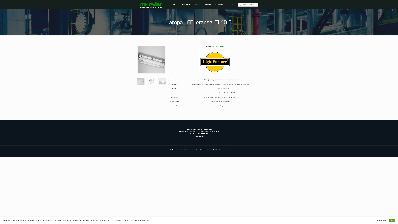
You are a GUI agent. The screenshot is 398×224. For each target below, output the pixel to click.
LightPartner (219, 46)
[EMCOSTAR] (150, 4)
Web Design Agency (221, 150)
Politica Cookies (199, 136)
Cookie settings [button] (382, 220)
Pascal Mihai (196, 150)
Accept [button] (392, 220)
